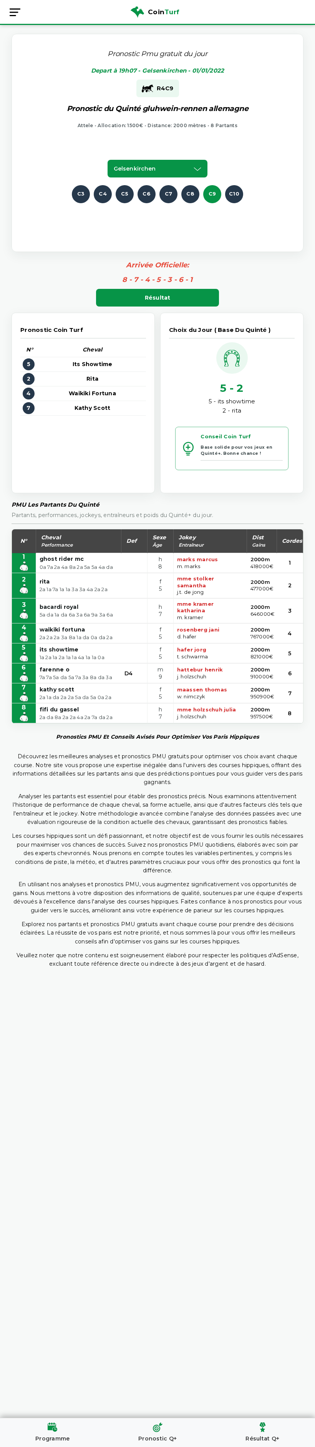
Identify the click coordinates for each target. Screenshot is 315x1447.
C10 (234, 194)
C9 (212, 194)
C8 (190, 194)
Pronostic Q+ (157, 1438)
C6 (147, 194)
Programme (52, 1438)
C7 (168, 194)
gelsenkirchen (135, 168)
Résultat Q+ (262, 1438)
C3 (81, 194)
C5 (124, 194)
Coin (163, 12)
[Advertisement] (164, 220)
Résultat (158, 297)
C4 (103, 194)
